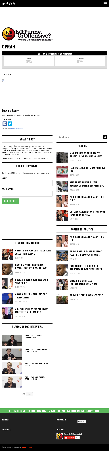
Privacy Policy (27, 447)
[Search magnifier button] (105, 137)
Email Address (9, 189)
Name (4, 178)
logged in (18, 115)
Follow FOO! (81, 421)
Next (29, 394)
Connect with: (6, 119)
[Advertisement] (51, 14)
